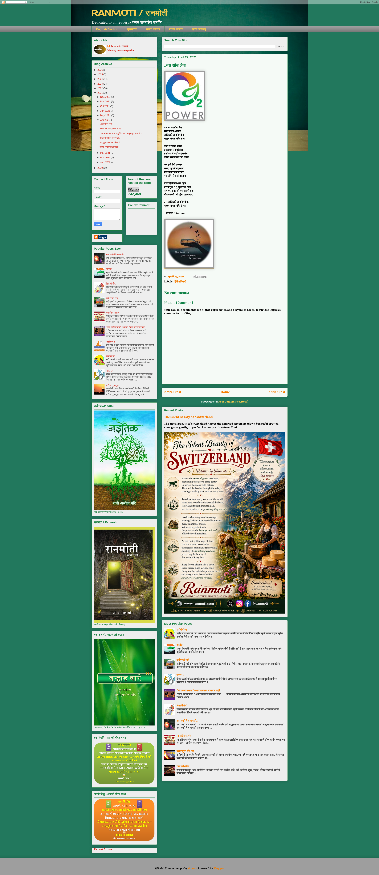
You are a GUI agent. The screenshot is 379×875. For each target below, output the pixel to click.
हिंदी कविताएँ (199, 29)
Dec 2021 (105, 97)
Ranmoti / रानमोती (119, 46)
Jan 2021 (105, 162)
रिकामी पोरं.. (182, 706)
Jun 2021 (105, 111)
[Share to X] (199, 276)
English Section (107, 29)
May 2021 (105, 115)
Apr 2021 (105, 120)
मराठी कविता (153, 29)
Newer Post (172, 392)
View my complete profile (120, 50)
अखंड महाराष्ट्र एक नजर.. (111, 128)
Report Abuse (103, 849)
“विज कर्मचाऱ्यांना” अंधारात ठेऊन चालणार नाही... (199, 691)
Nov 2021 (105, 101)
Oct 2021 (105, 106)
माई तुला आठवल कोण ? (110, 142)
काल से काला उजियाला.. (110, 138)
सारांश (180, 645)
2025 (100, 74)
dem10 (192, 869)
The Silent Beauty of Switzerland (188, 417)
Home (225, 392)
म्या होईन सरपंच (184, 736)
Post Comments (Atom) (233, 402)
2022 (100, 88)
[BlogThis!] (196, 276)
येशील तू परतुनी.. (113, 385)
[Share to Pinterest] (205, 276)
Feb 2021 (105, 157)
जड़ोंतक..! (110, 341)
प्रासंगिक (132, 29)
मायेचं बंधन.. (182, 630)
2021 (100, 93)
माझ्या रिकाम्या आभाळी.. (110, 147)
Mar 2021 (105, 153)
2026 (100, 70)
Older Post (277, 392)
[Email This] (194, 276)
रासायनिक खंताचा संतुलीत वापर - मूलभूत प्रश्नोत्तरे (121, 133)
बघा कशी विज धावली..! (188, 721)
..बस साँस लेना (106, 124)
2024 (100, 79)
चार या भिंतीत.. (184, 766)
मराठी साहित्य (176, 29)
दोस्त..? (180, 675)
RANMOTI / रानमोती (129, 13)
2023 (100, 84)
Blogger (218, 869)
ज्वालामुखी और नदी (185, 751)
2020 (100, 168)
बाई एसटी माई (183, 660)
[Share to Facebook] (202, 276)
